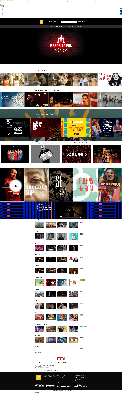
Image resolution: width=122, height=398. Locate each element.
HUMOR (69, 26)
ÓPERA (55, 26)
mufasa (71, 390)
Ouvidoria (63, 378)
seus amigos (51, 21)
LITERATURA (82, 280)
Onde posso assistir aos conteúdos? (42, 367)
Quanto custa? (38, 366)
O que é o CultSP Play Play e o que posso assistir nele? (45, 365)
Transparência (38, 394)
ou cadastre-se (85, 21)
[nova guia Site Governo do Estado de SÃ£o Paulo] (7, 0)
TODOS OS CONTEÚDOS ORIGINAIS (80, 142)
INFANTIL (72, 26)
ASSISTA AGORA (38, 218)
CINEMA (63, 26)
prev (3, 46)
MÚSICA (49, 26)
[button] (121, 8)
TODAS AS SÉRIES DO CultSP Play (81, 165)
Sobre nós (63, 375)
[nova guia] (4, 4)
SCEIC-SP (63, 376)
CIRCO (66, 26)
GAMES (81, 26)
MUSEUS (60, 26)
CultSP (56, 21)
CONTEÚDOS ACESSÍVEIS (43, 26)
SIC (62, 377)
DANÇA (52, 26)
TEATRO (57, 26)
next (119, 46)
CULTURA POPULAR (76, 26)
